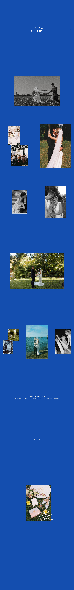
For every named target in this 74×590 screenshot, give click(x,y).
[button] (70, 29)
